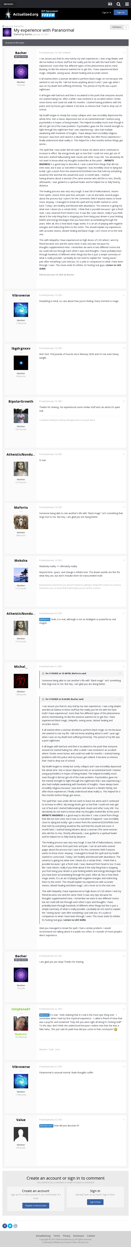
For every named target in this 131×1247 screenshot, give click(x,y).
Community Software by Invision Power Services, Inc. (65, 1242)
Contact (91, 1235)
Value (21, 1120)
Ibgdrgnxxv (21, 348)
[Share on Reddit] (15, 1225)
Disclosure (78, 1235)
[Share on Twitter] (10, 1226)
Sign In (106, 12)
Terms (56, 1235)
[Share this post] (123, 52)
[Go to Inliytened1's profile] (21, 1023)
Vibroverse (21, 295)
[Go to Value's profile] (21, 1134)
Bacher (28, 34)
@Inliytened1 (46, 1125)
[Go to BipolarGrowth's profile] (21, 416)
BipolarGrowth (20, 401)
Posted (50, 52)
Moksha (20, 560)
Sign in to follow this (14, 26)
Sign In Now (95, 1202)
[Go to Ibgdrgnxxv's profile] (21, 363)
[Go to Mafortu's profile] (21, 522)
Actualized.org (43, 1235)
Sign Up (120, 12)
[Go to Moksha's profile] (21, 575)
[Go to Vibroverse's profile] (21, 310)
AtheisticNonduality (23, 454)
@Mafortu (45, 619)
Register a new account (35, 1205)
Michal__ (21, 666)
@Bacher (44, 1015)
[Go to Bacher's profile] (7, 32)
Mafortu (21, 507)
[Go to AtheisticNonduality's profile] (21, 469)
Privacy (66, 1235)
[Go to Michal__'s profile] (21, 681)
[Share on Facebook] (4, 1226)
